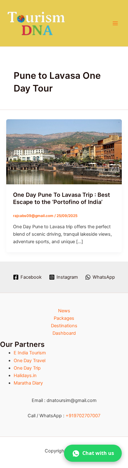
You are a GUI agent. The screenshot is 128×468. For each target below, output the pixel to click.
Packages (64, 318)
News (64, 311)
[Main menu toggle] (115, 23)
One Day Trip (27, 368)
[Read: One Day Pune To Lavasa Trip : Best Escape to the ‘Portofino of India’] (64, 151)
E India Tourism (30, 353)
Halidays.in (25, 375)
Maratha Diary (28, 383)
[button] (93, 453)
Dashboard (64, 333)
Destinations (64, 326)
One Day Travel (29, 360)
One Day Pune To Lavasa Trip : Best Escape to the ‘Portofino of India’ (61, 198)
